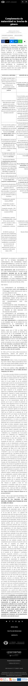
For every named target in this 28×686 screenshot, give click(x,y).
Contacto (14, 635)
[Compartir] (3, 41)
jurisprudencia (5, 37)
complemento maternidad (7, 35)
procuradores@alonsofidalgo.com (14, 665)
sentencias (12, 37)
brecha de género (18, 35)
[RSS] (22, 621)
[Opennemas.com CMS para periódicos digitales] (14, 653)
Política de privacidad (14, 631)
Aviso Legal (14, 627)
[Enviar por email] (24, 41)
